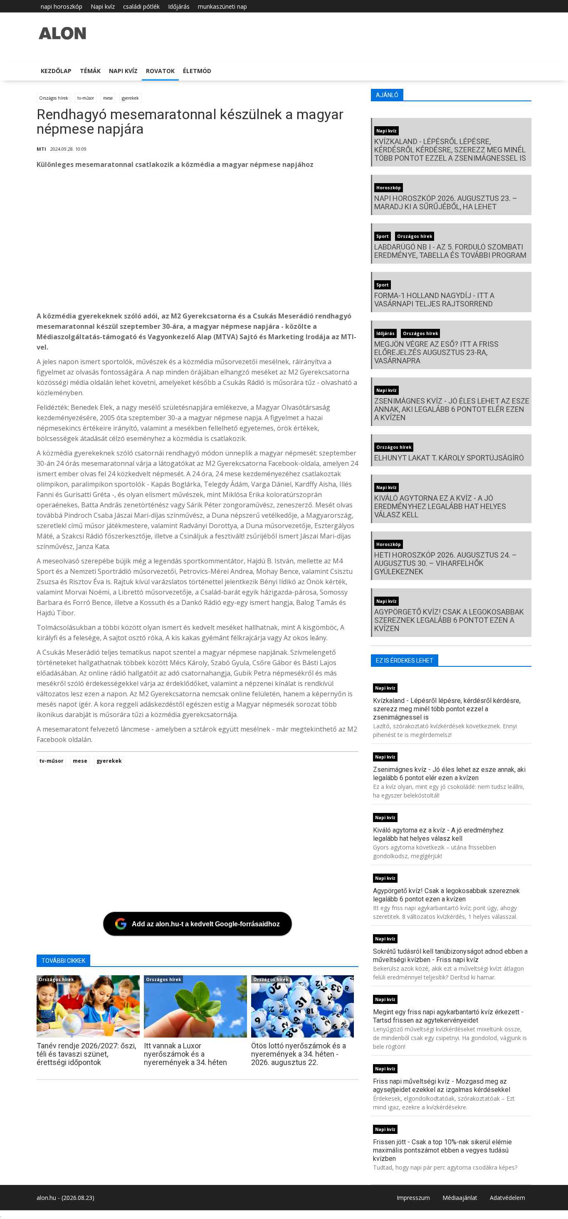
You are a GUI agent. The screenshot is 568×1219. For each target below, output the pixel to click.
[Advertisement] (286, 242)
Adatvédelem (507, 1198)
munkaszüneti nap (222, 6)
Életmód (197, 71)
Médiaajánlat (459, 1198)
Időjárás (179, 6)
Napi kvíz (103, 6)
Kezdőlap (56, 71)
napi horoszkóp (61, 6)
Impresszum (413, 1198)
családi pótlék (141, 6)
